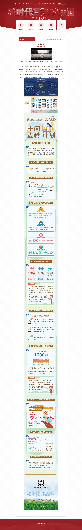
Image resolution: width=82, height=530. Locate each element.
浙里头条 (30, 3)
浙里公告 (25, 3)
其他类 (60, 39)
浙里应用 (44, 3)
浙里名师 (34, 3)
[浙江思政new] (16, 4)
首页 (20, 3)
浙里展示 (39, 3)
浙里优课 (49, 3)
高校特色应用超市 (55, 39)
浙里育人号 (53, 3)
